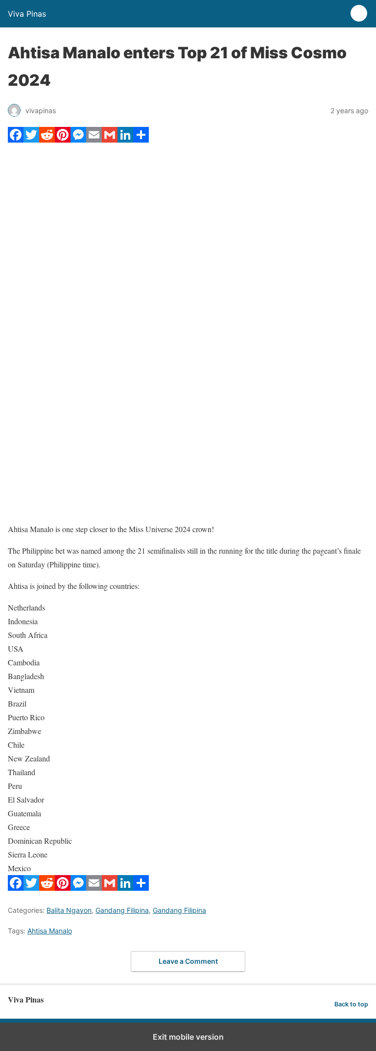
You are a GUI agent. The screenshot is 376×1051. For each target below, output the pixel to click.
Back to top (351, 1004)
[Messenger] (78, 139)
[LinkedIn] (125, 139)
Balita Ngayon (69, 910)
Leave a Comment (188, 961)
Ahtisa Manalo (49, 931)
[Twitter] (31, 139)
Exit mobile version (188, 1037)
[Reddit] (47, 139)
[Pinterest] (62, 139)
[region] (188, 436)
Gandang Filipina (122, 910)
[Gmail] (110, 139)
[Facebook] (16, 139)
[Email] (94, 139)
